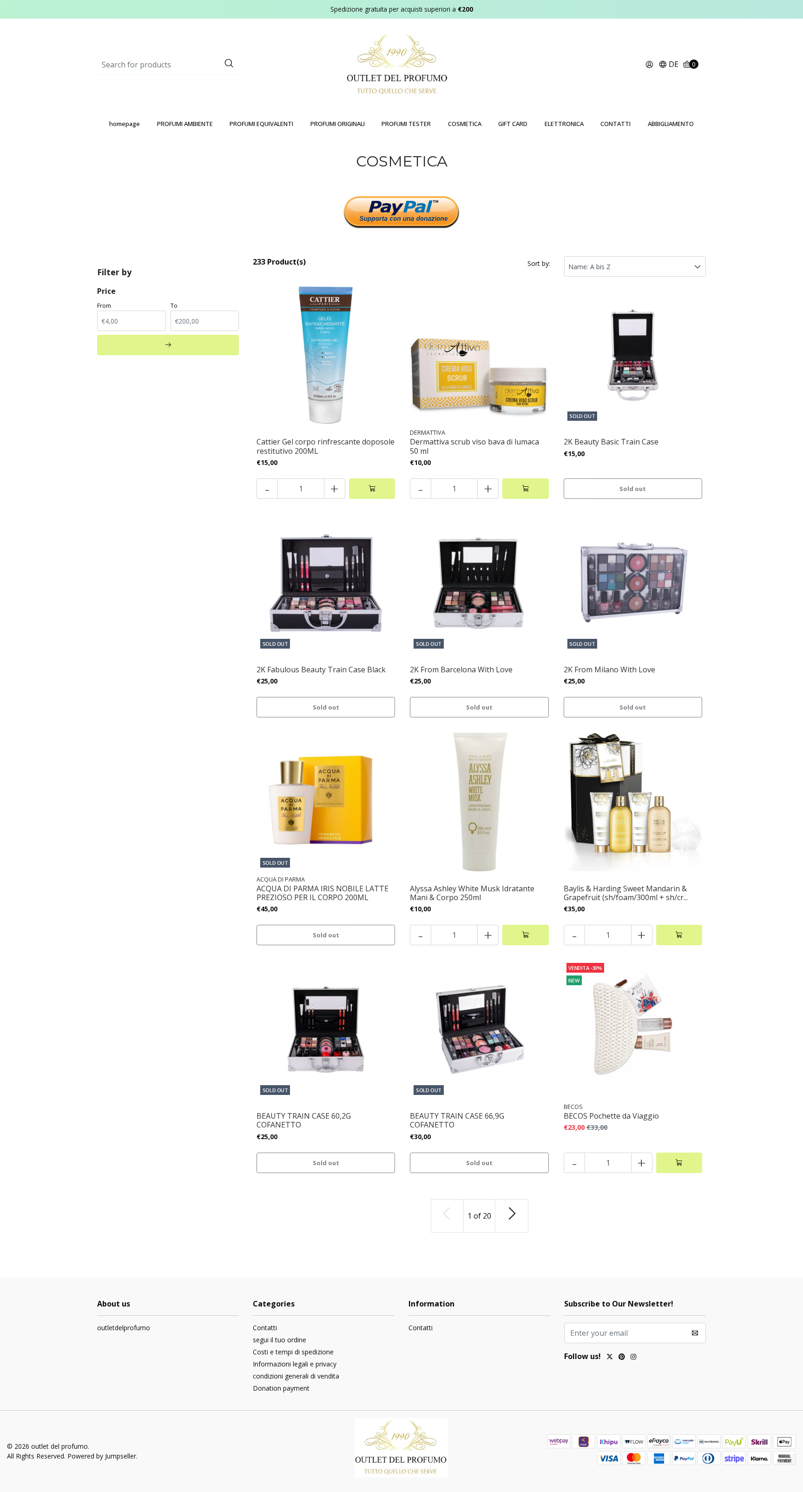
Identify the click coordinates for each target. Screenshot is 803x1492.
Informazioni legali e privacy (294, 1363)
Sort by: (538, 263)
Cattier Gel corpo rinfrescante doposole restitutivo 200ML (326, 446)
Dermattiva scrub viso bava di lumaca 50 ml (474, 446)
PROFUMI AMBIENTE (185, 123)
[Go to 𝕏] (609, 1358)
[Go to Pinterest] (622, 1358)
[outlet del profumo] (402, 64)
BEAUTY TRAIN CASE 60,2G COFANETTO (304, 1120)
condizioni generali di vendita (296, 1376)
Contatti (265, 1327)
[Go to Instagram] (633, 1358)
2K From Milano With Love (609, 669)
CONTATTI (615, 123)
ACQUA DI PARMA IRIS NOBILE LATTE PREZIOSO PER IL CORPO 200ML (322, 893)
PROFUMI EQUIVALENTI (261, 123)
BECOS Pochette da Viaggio (611, 1116)
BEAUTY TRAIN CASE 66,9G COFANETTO (457, 1120)
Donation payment (281, 1388)
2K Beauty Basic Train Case (611, 442)
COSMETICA (464, 123)
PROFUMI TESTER (406, 123)
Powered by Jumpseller (101, 1456)
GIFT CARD (512, 123)
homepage (124, 123)
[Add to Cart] (372, 488)
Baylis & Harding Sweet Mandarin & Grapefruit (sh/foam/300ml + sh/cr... (626, 893)
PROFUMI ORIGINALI (337, 123)
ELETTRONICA (564, 123)
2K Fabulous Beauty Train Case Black (321, 669)
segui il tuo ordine (279, 1339)
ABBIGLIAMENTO (671, 123)
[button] (668, 65)
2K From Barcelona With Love (461, 669)
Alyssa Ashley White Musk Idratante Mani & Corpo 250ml (472, 893)
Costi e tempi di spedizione (293, 1351)
